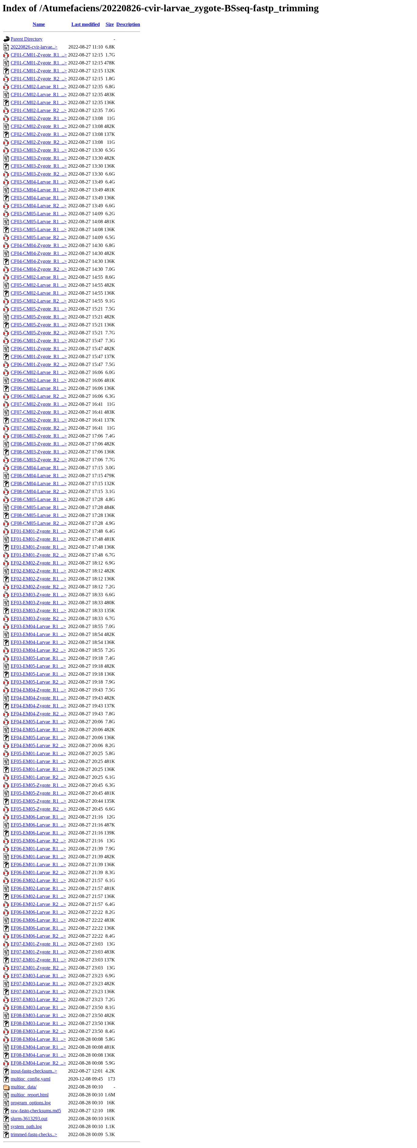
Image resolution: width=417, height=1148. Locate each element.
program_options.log (31, 1102)
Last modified (85, 24)
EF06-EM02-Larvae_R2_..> (38, 904)
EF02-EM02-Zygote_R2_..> (38, 586)
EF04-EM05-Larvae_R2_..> (38, 745)
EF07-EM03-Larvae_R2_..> (38, 999)
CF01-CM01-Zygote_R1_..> (39, 54)
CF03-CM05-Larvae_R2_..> (39, 237)
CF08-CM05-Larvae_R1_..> (39, 499)
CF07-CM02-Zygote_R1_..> (39, 404)
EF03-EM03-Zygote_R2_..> (38, 618)
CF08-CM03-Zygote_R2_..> (39, 459)
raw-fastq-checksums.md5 (36, 1110)
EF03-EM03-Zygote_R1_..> (38, 594)
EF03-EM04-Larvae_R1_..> (38, 626)
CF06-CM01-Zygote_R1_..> (39, 340)
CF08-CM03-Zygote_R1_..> (39, 435)
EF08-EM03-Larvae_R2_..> (38, 1031)
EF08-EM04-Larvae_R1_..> (38, 1039)
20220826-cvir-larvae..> (34, 46)
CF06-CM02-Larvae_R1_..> (39, 372)
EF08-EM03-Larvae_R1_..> (38, 1007)
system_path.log (26, 1126)
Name (39, 24)
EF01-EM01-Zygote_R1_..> (38, 531)
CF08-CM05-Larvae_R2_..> (39, 523)
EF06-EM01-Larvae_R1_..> (38, 848)
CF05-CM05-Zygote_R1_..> (39, 308)
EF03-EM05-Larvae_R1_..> (38, 658)
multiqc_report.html (30, 1094)
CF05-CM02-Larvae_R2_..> (39, 300)
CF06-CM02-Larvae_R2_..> (39, 396)
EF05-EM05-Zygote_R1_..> (38, 785)
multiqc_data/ (24, 1086)
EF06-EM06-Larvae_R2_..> (38, 936)
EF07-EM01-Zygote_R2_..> (38, 967)
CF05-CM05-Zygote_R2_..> (39, 332)
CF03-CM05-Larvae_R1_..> (39, 213)
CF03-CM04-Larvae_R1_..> (39, 181)
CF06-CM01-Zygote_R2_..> (39, 364)
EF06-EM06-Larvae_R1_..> (38, 912)
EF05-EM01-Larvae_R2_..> (38, 777)
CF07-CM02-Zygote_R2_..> (39, 428)
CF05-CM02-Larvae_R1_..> (39, 277)
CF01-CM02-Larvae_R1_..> (39, 86)
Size (110, 24)
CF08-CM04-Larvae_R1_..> (39, 467)
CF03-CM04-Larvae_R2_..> (39, 205)
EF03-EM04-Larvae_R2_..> (38, 650)
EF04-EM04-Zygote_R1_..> (38, 689)
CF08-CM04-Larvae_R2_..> (39, 491)
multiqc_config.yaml (30, 1078)
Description (128, 24)
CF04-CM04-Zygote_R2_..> (39, 269)
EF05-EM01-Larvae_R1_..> (38, 753)
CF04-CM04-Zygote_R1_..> (39, 245)
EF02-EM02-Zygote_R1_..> (38, 562)
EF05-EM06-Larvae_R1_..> (38, 816)
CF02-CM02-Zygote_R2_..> (39, 142)
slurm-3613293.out (29, 1118)
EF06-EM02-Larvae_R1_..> (38, 880)
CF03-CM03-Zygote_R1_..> (39, 150)
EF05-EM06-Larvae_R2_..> (38, 840)
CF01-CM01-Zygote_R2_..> (39, 78)
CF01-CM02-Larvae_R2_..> (39, 110)
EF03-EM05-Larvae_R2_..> (38, 682)
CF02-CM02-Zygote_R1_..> (39, 118)
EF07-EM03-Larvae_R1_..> (38, 975)
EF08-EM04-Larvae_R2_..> (38, 1063)
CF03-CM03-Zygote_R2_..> (39, 173)
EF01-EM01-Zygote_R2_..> (38, 555)
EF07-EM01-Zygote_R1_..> (38, 943)
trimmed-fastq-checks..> (34, 1134)
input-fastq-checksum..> (34, 1071)
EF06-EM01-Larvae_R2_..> (38, 872)
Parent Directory (26, 39)
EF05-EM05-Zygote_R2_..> (38, 809)
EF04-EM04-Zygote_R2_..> (38, 713)
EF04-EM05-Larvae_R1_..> (38, 721)
